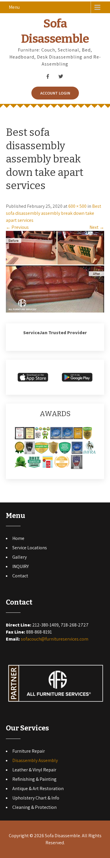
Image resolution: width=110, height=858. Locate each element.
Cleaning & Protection (34, 807)
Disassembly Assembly (35, 760)
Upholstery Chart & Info (35, 798)
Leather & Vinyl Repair (34, 770)
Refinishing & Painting (34, 779)
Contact (20, 576)
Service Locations (29, 548)
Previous (17, 227)
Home (18, 538)
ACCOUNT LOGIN (55, 93)
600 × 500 (77, 206)
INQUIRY (20, 566)
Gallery (19, 557)
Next (96, 227)
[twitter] (60, 76)
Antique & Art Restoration (38, 788)
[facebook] (48, 76)
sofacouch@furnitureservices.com (54, 639)
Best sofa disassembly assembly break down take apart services (53, 213)
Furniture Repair (28, 751)
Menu (14, 7)
